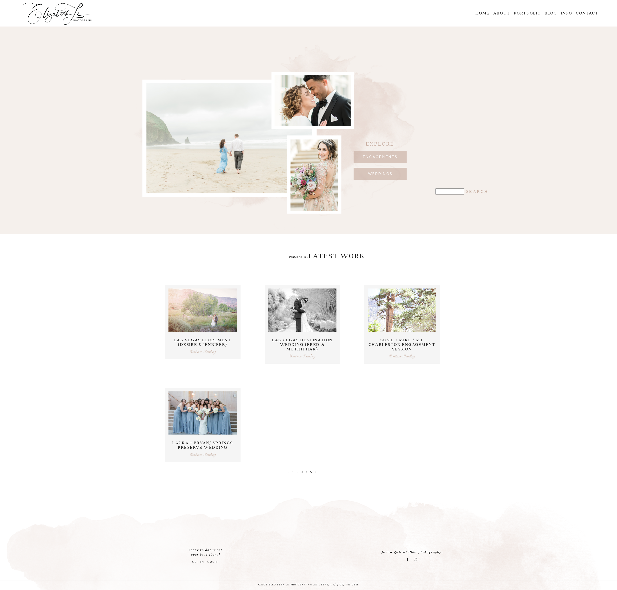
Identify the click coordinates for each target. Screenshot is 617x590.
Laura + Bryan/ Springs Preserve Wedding (202, 445)
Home (483, 13)
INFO (566, 13)
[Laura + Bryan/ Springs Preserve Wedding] (202, 413)
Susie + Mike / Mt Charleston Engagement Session (402, 344)
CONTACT (587, 13)
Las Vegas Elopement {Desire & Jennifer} (202, 342)
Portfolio (527, 13)
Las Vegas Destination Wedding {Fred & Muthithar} (302, 344)
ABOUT (501, 13)
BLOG (551, 13)
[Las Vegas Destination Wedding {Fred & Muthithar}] (302, 310)
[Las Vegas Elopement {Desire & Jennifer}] (202, 310)
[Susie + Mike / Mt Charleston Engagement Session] (402, 310)
